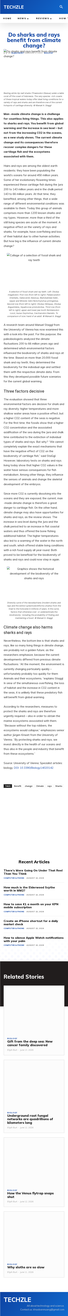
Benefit (17, 786)
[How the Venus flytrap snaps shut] (34, 1162)
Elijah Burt (12, 1050)
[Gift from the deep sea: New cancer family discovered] (34, 1010)
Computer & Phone (14, 878)
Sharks (58, 786)
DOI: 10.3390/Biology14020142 (33, 767)
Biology (12, 1038)
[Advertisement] (34, 823)
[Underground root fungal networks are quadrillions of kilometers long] (34, 1084)
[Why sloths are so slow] (34, 1236)
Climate (40, 786)
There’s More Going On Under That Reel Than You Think (33, 872)
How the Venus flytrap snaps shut (30, 1195)
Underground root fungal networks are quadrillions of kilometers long (30, 1119)
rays (49, 786)
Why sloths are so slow (25, 1267)
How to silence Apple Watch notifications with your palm (34, 939)
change (28, 786)
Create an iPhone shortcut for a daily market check (31, 922)
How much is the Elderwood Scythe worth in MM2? (29, 889)
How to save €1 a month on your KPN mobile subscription (31, 905)
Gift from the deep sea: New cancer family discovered (30, 1043)
